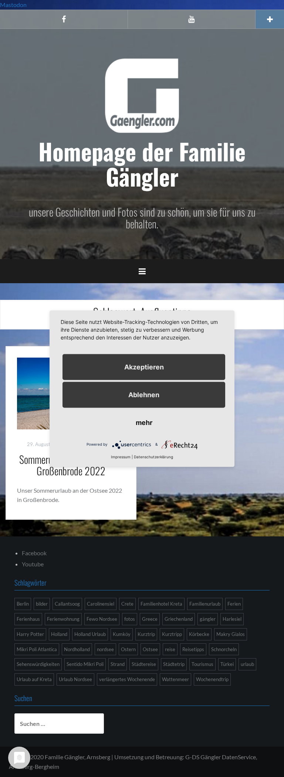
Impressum (121, 456)
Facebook (34, 552)
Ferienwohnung (63, 619)
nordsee (105, 649)
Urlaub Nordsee (75, 679)
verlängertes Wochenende (127, 679)
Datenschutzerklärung (153, 456)
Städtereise (144, 664)
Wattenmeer (175, 679)
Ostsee (150, 649)
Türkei (227, 664)
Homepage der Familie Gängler (142, 163)
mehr (144, 422)
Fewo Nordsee (102, 619)
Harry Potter (30, 634)
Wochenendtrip (212, 679)
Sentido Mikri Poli (85, 664)
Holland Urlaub (90, 634)
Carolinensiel (100, 604)
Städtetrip (174, 664)
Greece (150, 619)
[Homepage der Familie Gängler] (142, 94)
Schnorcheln (224, 649)
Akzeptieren (144, 367)
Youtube (33, 563)
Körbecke (199, 634)
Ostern (128, 649)
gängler (208, 619)
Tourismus (202, 664)
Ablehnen (143, 394)
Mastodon (13, 4)
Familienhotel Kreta (161, 604)
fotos (129, 619)
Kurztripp (172, 634)
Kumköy (122, 634)
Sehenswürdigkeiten (38, 664)
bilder (42, 604)
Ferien (234, 604)
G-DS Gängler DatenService (220, 756)
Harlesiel (232, 619)
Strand (118, 664)
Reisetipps (193, 649)
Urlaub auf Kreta (34, 679)
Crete (127, 604)
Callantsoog (67, 604)
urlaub (247, 664)
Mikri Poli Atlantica (37, 649)
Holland (59, 634)
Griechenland (179, 619)
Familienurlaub (204, 604)
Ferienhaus (28, 619)
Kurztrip (146, 634)
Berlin (23, 604)
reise (170, 649)
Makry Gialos (230, 634)
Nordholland (77, 649)
